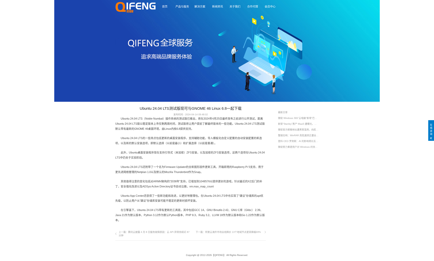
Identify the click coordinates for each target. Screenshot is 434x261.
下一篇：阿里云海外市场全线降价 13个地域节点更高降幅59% (228, 232)
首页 (164, 6)
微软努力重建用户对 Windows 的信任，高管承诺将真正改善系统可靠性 (298, 147)
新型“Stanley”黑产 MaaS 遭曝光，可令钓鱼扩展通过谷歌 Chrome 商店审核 (298, 123)
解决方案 (199, 6)
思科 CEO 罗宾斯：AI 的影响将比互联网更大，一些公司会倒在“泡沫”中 (298, 141)
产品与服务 (182, 6)
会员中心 (270, 6)
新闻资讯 (217, 6)
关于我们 (235, 6)
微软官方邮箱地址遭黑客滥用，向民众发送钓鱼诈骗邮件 (298, 129)
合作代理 (252, 6)
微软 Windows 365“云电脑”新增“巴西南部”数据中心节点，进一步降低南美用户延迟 (298, 118)
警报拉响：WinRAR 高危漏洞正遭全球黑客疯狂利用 (298, 135)
